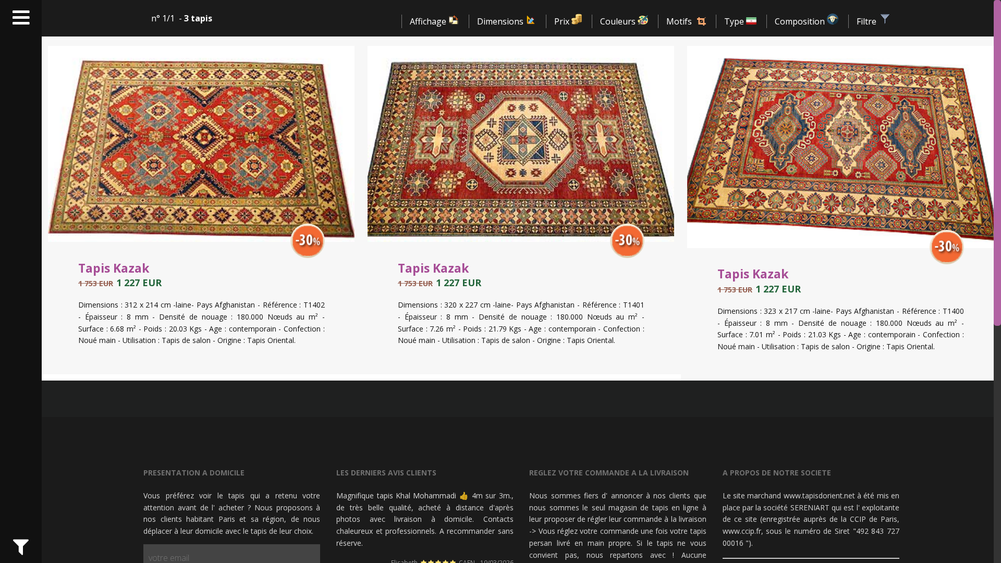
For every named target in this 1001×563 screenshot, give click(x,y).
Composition (801, 21)
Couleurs (619, 21)
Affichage (429, 21)
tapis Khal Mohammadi (417, 495)
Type (735, 21)
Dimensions (501, 21)
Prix (562, 21)
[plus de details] (307, 250)
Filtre (867, 21)
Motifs (679, 21)
